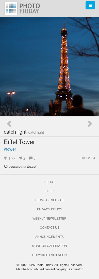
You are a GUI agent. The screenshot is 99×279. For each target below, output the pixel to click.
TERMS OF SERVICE (49, 200)
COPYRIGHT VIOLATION (49, 255)
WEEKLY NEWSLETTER (49, 218)
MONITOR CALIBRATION (49, 245)
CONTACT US (49, 227)
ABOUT (49, 181)
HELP (49, 191)
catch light (24, 131)
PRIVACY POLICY (49, 209)
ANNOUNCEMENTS (49, 236)
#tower (10, 149)
